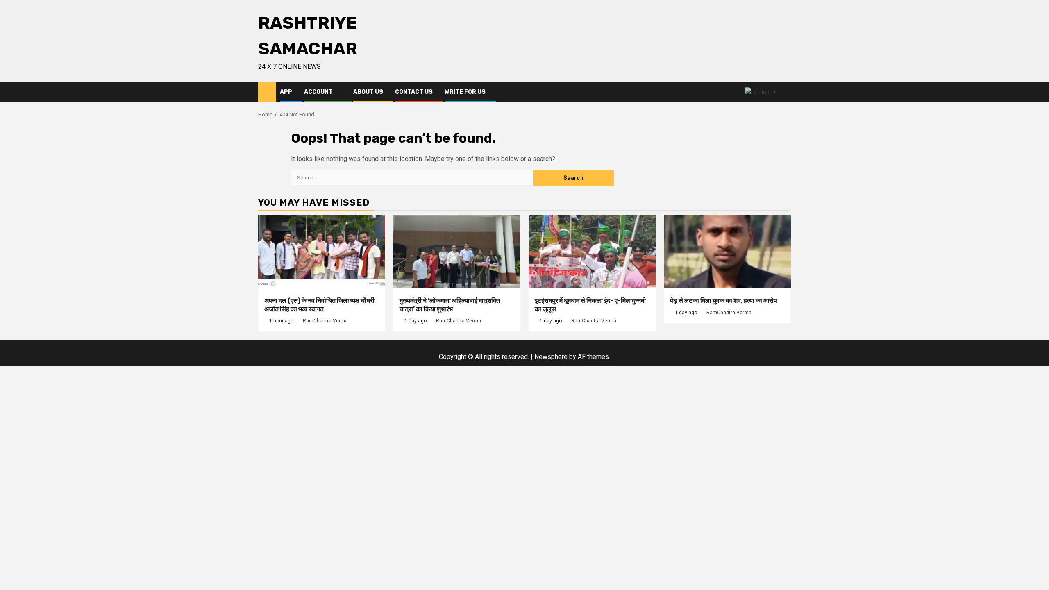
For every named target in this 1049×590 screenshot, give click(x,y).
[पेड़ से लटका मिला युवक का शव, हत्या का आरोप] (727, 251)
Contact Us (414, 91)
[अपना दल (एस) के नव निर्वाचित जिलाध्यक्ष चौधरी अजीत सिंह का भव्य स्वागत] (321, 251)
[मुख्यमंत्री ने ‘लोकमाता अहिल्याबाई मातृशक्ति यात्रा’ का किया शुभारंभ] (456, 251)
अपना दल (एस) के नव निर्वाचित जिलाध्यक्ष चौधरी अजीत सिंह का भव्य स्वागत (319, 305)
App (286, 91)
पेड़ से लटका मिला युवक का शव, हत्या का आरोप (723, 300)
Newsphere (551, 357)
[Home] (267, 92)
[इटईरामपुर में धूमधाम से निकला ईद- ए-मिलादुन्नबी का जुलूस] (592, 251)
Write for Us (465, 91)
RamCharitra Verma (325, 321)
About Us (368, 91)
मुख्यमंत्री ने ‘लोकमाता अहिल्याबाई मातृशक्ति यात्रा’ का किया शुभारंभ (450, 305)
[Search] (785, 92)
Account (318, 91)
